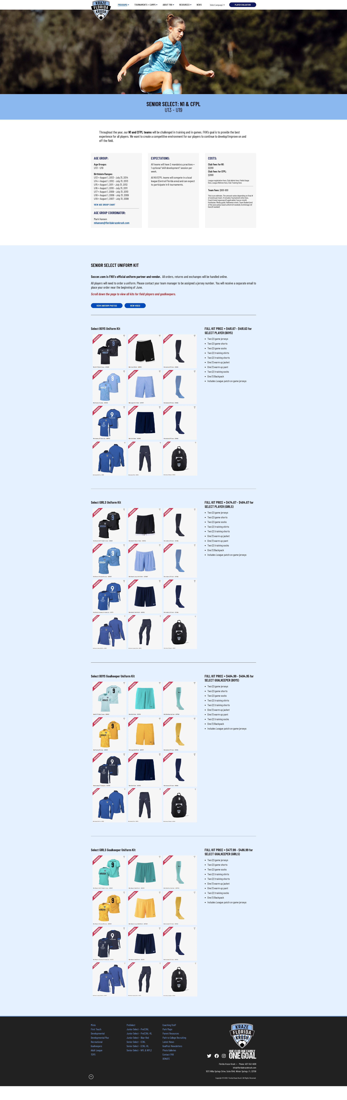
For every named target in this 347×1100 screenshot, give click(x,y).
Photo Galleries (169, 1050)
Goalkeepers (96, 1046)
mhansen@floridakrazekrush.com (111, 223)
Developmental (98, 1033)
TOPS (93, 1054)
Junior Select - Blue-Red (138, 1037)
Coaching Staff (169, 1025)
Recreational (96, 1041)
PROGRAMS (122, 4)
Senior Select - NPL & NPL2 (139, 1050)
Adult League (96, 1050)
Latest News (168, 1041)
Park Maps (167, 1029)
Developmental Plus (100, 1037)
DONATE (166, 1058)
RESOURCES (184, 4)
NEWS (199, 4)
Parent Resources (171, 1033)
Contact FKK (168, 1054)
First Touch (96, 1029)
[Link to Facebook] (216, 1056)
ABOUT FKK (167, 4)
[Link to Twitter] (209, 1056)
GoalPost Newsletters (172, 1046)
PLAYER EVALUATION (243, 4)
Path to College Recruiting (174, 1037)
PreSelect (131, 1025)
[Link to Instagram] (223, 1056)
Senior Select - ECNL (136, 1041)
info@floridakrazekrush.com (244, 1067)
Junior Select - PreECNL (138, 1029)
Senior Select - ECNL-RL (138, 1046)
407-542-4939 (250, 1063)
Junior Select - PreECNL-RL (139, 1033)
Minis (93, 1025)
